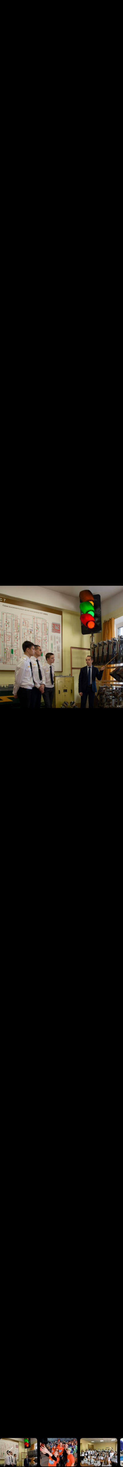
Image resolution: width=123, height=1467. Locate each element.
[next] (113, 725)
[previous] (10, 725)
